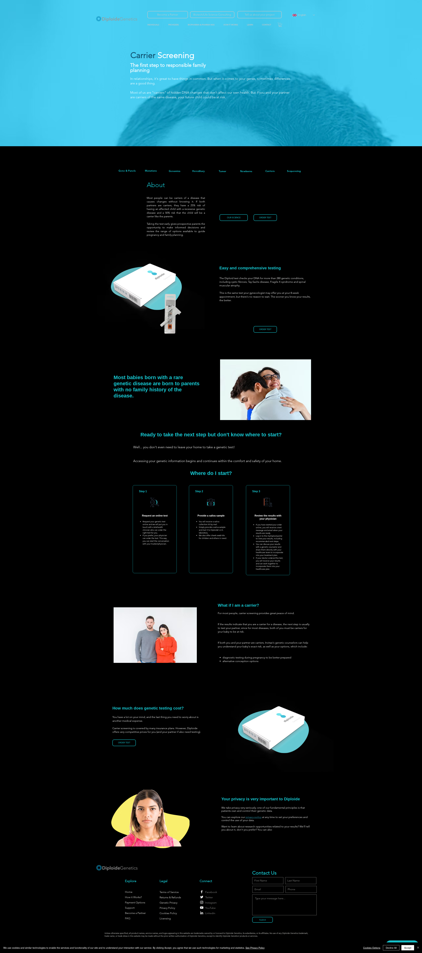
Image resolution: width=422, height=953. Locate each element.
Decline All (391, 947)
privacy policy (253, 817)
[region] (127, 171)
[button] (175, 25)
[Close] (418, 947)
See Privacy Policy (255, 947)
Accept (407, 947)
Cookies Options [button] (371, 947)
